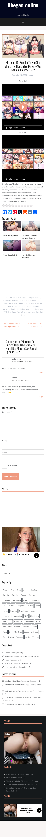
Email (4, 452)
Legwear (35, 306)
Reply (41, 372)
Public (18, 312)
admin (31, 75)
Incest (28, 306)
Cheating (14, 300)
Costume (6, 600)
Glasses (30, 606)
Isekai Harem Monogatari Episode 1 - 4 (21, 784)
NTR (5, 312)
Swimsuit (34, 632)
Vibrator (35, 637)
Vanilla (27, 637)
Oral (9, 312)
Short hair (26, 312)
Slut (37, 312)
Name (4, 441)
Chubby (40, 300)
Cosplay (32, 595)
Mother (22, 309)
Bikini (19, 590)
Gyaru (37, 606)
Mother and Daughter (34, 309)
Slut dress (18, 632)
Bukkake (6, 300)
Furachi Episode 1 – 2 (10, 255)
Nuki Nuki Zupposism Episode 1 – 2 (29, 256)
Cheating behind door (27, 300)
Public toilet (7, 627)
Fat (26, 303)
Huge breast (20, 306)
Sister (33, 312)
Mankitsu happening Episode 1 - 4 (19, 774)
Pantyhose (18, 621)
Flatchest (11, 606)
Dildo (25, 600)
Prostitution (29, 621)
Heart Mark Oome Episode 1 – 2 (17, 667)
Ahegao (31, 297)
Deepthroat (8, 303)
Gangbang (32, 303)
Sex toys (17, 627)
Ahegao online (23, 5)
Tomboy (19, 637)
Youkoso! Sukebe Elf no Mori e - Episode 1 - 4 (24, 781)
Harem (39, 303)
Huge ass (10, 306)
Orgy (14, 312)
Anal (12, 590)
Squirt (26, 632)
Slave (5, 632)
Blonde (38, 297)
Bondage (34, 590)
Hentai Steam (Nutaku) (10, 236)
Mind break (34, 616)
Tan (4, 637)
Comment (7, 412)
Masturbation (8, 309)
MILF (16, 309)
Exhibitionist (19, 303)
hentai (17, 297)
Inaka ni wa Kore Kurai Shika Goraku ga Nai (29, 237)
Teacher (11, 637)
